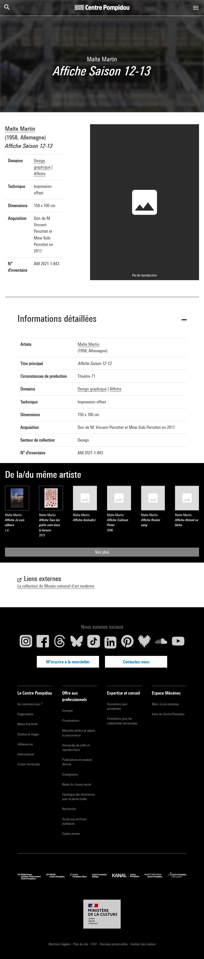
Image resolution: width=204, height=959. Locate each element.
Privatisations (70, 720)
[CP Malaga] (102, 878)
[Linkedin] (110, 642)
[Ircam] (58, 878)
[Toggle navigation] (196, 7)
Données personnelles (114, 944)
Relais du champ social (76, 784)
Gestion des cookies (143, 944)
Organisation (25, 714)
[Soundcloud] (161, 642)
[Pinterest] (127, 642)
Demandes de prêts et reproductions (76, 747)
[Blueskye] (76, 642)
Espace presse (71, 834)
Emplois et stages (28, 734)
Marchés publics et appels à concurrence (78, 732)
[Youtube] (178, 642)
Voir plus (102, 552)
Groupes (67, 711)
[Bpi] (31, 878)
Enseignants (70, 774)
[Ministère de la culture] (102, 914)
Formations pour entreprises (117, 706)
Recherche (69, 809)
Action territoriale (28, 764)
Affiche (40, 173)
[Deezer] (144, 642)
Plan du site (81, 944)
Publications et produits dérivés (77, 762)
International (25, 754)
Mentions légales (60, 944)
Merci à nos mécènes (165, 704)
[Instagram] (25, 642)
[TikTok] (93, 642)
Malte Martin (20, 128)
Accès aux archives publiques (74, 821)
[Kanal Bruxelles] (128, 878)
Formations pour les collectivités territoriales (122, 721)
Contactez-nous (136, 661)
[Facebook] (42, 642)
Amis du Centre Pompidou (168, 714)
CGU (94, 944)
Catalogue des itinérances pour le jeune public (78, 796)
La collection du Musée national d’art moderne (55, 586)
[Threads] (59, 642)
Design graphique (92, 388)
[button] (102, 319)
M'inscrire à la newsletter (68, 661)
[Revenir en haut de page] (192, 947)
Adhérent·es (25, 744)
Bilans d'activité (27, 724)
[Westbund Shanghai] (156, 878)
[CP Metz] (81, 878)
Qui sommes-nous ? (29, 704)
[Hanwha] (177, 878)
